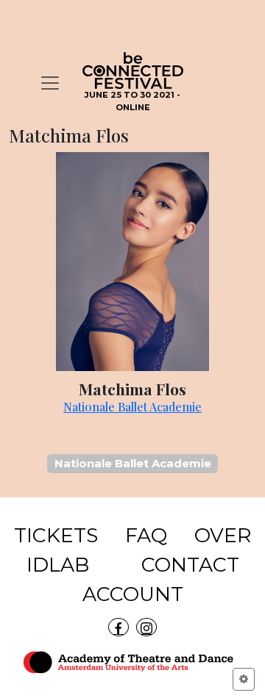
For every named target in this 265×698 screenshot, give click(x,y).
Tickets (56, 535)
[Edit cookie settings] (244, 679)
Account (132, 594)
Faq (146, 535)
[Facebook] (118, 627)
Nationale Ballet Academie (132, 406)
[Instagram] (146, 627)
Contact (190, 565)
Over (223, 535)
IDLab (57, 565)
